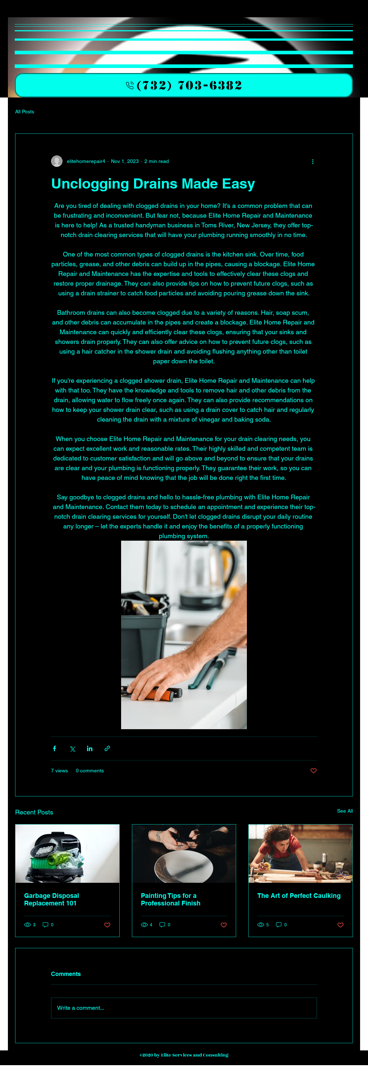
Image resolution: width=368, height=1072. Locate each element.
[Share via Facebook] (54, 748)
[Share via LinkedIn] (89, 748)
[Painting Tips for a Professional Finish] (184, 854)
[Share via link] (107, 748)
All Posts (24, 111)
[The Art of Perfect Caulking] (301, 854)
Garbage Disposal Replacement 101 (51, 899)
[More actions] (312, 161)
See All (345, 811)
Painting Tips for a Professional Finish (171, 899)
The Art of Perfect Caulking (299, 895)
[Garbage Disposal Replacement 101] (67, 854)
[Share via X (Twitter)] (72, 748)
